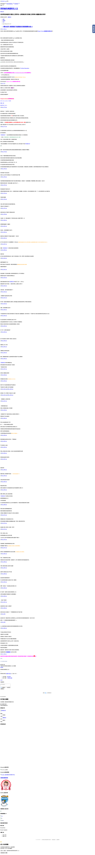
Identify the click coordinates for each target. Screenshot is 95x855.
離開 (6, 852)
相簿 (3, 19)
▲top (1, 679)
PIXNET (39, 839)
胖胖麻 (1, 658)
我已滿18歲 (3, 852)
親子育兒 (9, 676)
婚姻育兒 (9, 17)
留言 (10, 673)
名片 (3, 21)
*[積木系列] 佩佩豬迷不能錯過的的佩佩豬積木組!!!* (18, 26)
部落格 (4, 20)
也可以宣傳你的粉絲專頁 (3, 661)
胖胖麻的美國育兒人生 (9, 9)
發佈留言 (2, 688)
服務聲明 (58, 839)
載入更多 (2, 682)
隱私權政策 (53, 839)
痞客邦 (7, 673)
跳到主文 (2, 11)
